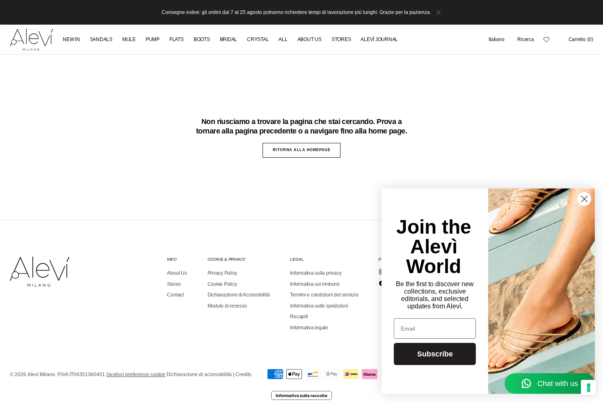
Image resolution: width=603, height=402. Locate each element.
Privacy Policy (223, 273)
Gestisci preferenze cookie (135, 374)
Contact (175, 295)
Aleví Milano (41, 374)
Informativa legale (309, 328)
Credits (243, 374)
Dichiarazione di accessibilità (199, 374)
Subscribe (435, 354)
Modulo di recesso (227, 306)
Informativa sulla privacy (315, 273)
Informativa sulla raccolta (301, 395)
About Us (177, 273)
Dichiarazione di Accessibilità (239, 295)
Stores (174, 284)
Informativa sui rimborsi (314, 284)
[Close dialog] (584, 199)
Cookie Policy (222, 284)
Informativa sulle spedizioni (319, 306)
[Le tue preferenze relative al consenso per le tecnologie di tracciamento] (588, 387)
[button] (496, 39)
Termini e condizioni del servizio (324, 295)
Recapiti (299, 316)
